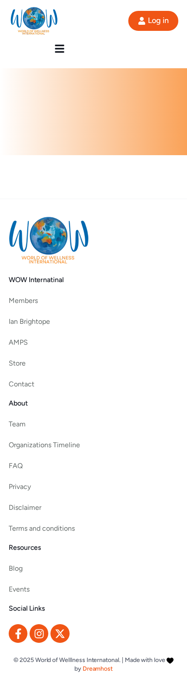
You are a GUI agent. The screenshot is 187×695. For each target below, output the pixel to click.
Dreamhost (98, 668)
